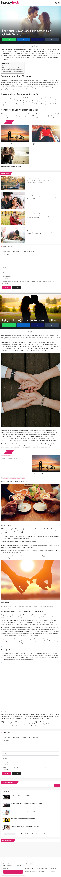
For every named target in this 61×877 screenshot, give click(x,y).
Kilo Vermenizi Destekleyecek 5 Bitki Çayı (22, 795)
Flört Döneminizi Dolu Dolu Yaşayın (35, 179)
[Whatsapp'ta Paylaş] (9, 39)
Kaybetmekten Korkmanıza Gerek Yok (12, 69)
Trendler (33, 868)
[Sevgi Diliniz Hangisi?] (15, 133)
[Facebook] (33, 863)
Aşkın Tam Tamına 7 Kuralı (33, 230)
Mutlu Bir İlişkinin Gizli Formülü (34, 195)
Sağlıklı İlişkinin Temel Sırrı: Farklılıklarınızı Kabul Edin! (45, 144)
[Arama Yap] (56, 3)
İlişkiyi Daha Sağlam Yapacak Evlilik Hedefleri (23, 818)
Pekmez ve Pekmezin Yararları (9, 458)
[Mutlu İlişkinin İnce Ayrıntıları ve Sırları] (15, 155)
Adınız (4, 267)
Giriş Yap (16, 287)
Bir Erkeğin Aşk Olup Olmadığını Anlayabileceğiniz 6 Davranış (27, 803)
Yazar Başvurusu (42, 868)
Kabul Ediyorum (13, 872)
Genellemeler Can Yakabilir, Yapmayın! (12, 71)
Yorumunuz (6, 254)
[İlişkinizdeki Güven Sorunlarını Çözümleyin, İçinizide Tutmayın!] (6, 812)
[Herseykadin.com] (10, 2)
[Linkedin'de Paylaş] (23, 39)
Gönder (6, 287)
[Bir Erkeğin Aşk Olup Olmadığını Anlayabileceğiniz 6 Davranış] (6, 805)
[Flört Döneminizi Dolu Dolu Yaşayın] (13, 183)
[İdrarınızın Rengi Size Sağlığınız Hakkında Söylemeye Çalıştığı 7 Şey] (9, 834)
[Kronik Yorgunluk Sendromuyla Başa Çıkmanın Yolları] (6, 827)
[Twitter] (30, 863)
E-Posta (5, 272)
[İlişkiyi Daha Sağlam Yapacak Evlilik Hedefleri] (6, 820)
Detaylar (5, 868)
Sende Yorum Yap (7, 246)
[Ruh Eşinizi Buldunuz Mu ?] (13, 218)
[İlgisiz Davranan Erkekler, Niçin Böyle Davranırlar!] (15, 478)
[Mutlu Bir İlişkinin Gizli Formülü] (13, 200)
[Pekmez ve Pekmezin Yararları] (15, 455)
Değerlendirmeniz (6, 276)
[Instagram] (26, 863)
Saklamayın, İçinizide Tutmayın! (10, 68)
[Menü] (59, 3)
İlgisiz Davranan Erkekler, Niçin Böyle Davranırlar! (14, 481)
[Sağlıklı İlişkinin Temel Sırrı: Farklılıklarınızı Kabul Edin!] (46, 133)
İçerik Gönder (52, 868)
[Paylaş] (37, 39)
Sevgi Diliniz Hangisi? (6, 144)
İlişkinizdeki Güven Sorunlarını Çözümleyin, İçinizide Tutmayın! (27, 811)
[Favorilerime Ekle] (23, 46)
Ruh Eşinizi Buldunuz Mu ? (33, 214)
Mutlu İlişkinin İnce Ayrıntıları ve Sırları (11, 166)
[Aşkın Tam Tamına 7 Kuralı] (13, 235)
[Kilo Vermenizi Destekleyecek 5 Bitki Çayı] (6, 797)
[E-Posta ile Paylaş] (52, 39)
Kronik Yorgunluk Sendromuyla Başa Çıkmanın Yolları (25, 826)
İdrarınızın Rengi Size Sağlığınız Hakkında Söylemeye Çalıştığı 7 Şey (34, 833)
